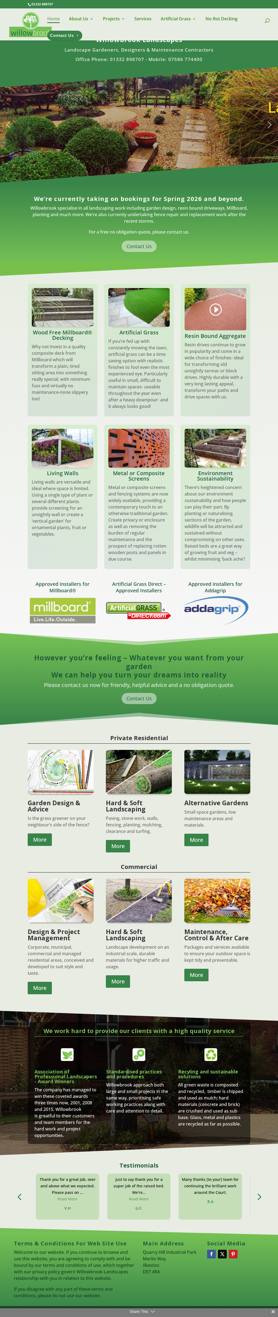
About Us (78, 19)
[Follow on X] (222, 1254)
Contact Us (139, 246)
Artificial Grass (176, 19)
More (39, 839)
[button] (8, 124)
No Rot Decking (222, 19)
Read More (67, 1198)
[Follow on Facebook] (211, 1254)
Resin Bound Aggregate (215, 336)
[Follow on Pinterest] (233, 1254)
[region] (139, 125)
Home (53, 19)
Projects (111, 19)
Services (142, 19)
